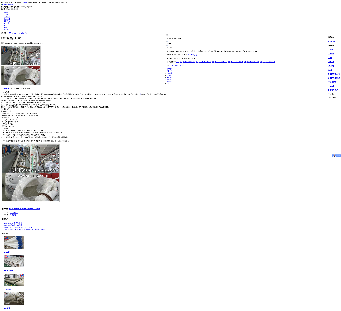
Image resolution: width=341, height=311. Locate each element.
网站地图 (169, 81)
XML (168, 83)
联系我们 (169, 79)
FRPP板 (331, 86)
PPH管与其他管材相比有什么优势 (18, 227)
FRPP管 (331, 54)
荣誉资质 (169, 77)
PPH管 (14, 33)
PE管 (330, 70)
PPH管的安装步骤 (13, 223)
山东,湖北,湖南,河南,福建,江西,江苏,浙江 (221, 62)
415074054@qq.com (193, 55)
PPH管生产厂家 (23, 33)
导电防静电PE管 (334, 78)
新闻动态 (169, 73)
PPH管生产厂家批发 (33, 209)
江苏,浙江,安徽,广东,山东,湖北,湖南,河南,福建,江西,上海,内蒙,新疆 (254, 62)
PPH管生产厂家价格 (20, 209)
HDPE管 (331, 66)
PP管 (330, 58)
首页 (9, 33)
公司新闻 (331, 41)
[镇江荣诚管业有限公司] (8, 4)
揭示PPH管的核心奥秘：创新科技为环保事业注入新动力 (25, 229)
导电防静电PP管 (334, 74)
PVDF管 (331, 62)
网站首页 (169, 69)
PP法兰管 (13, 215)
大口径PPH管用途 (13, 225)
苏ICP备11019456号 (178, 65)
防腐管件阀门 (333, 90)
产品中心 (169, 71)
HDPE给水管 (14, 213)
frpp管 (25, 2)
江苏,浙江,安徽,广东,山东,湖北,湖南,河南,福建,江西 (192, 62)
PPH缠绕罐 (332, 82)
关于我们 (169, 75)
